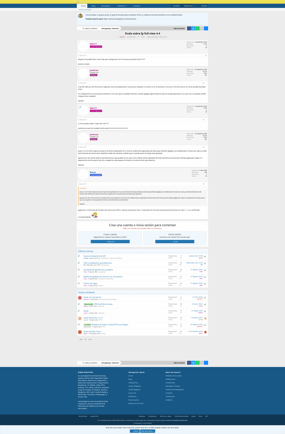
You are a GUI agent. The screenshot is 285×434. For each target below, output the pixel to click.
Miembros (121, 6)
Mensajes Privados (173, 386)
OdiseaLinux (133, 382)
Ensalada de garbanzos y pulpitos (98, 269)
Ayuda (193, 416)
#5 (203, 184)
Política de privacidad (181, 416)
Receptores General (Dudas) (107, 299)
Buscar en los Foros (136, 403)
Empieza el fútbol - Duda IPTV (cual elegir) (110, 324)
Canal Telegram (134, 389)
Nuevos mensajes (85, 10)
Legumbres (102, 272)
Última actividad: (157, 37)
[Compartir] (203, 55)
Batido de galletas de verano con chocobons (103, 276)
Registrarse (111, 242)
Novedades (105, 6)
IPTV (100, 320)
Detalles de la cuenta (173, 376)
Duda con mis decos (92, 297)
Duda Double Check (92, 331)
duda (80, 339)
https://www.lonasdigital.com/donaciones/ (120, 19)
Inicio (200, 416)
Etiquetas (141, 416)
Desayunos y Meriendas (106, 279)
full (85, 339)
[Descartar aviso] (206, 15)
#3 (203, 120)
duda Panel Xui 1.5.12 (93, 317)
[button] (111, 6)
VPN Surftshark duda (103, 304)
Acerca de (132, 393)
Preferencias (170, 379)
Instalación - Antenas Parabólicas (112, 258)
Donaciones (170, 396)
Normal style (82, 416)
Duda (86, 311)
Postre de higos (90, 283)
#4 (203, 147)
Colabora (136, 6)
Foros (83, 6)
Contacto (169, 393)
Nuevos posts (133, 400)
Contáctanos (152, 416)
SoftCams (101, 306)
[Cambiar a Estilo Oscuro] (196, 6)
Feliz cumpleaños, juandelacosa (98, 263)
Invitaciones (170, 382)
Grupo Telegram (134, 386)
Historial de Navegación (175, 389)
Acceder (175, 242)
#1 (206, 55)
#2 (203, 83)
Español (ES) (94, 416)
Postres (101, 286)
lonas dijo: (82, 188)
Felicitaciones (105, 265)
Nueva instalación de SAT (95, 256)
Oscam (103, 334)
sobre (90, 339)
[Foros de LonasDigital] (78, 28)
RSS (206, 416)
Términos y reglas (165, 416)
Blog (93, 6)
